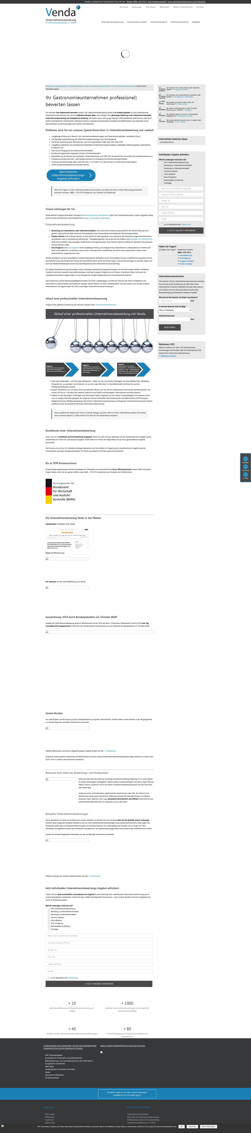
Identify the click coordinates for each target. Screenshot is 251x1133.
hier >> (138, 1095)
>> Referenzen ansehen (167, 356)
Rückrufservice (185, 258)
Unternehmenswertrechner (138, 1114)
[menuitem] (124, 7)
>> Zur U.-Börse (179, 122)
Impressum (49, 1120)
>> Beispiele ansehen (185, 116)
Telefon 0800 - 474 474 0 (137, 1)
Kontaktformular (186, 255)
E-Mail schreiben (186, 264)
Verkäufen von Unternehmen (141, 239)
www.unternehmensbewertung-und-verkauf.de (186, 1)
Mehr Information (208, 1127)
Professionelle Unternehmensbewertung (143, 1120)
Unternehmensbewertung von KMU (141, 1123)
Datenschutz (73, 978)
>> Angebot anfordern (180, 89)
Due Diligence (73, 247)
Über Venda (49, 1114)
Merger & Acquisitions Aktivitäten (96, 218)
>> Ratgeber (187, 110)
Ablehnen (192, 1127)
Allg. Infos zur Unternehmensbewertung (143, 1117)
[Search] (204, 22)
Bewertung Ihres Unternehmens (97, 215)
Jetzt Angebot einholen (157, 1)
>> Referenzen (110, 751)
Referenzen (49, 1117)
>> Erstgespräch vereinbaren (183, 97)
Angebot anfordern (187, 261)
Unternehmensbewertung (105, 305)
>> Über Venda (181, 104)
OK (181, 1127)
